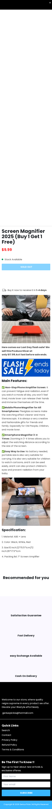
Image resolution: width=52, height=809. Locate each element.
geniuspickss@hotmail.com (17, 713)
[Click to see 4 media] (30, 219)
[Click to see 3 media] (21, 219)
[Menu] (2, 4)
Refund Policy (9, 744)
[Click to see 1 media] (5, 219)
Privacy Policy (9, 740)
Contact (6, 735)
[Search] (3, 4)
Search (6, 730)
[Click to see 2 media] (13, 219)
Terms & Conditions (13, 749)
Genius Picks (25, 804)
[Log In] (48, 4)
